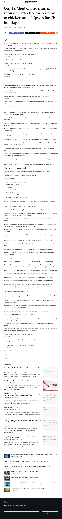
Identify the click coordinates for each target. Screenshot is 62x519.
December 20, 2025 (16, 369)
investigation (31, 305)
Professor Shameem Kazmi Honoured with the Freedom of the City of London (27, 461)
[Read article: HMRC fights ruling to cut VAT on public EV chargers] (7, 478)
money (44, 323)
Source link (7, 358)
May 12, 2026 (8, 468)
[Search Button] (57, 2)
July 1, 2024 (15, 423)
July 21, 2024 (16, 397)
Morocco (38, 273)
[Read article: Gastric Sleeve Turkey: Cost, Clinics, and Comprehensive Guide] (50, 372)
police (12, 305)
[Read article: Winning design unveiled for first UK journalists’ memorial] (7, 490)
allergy (50, 171)
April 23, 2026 (14, 490)
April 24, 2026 (14, 473)
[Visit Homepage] (31, 2)
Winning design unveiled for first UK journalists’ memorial (27, 488)
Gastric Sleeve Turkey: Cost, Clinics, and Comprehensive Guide (22, 368)
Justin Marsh (8, 27)
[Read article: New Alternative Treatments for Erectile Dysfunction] (50, 385)
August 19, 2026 (15, 458)
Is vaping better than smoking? (12, 407)
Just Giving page (21, 323)
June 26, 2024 (16, 439)
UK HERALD (16, 505)
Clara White (7, 369)
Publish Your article (8, 514)
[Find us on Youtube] (47, 514)
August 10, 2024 (18, 27)
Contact (28, 514)
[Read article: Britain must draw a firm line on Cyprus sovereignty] (7, 473)
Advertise (34, 514)
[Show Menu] (4, 2)
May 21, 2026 (8, 463)
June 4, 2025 (16, 382)
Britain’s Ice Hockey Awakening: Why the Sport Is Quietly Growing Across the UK (27, 466)
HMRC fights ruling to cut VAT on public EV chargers (25, 477)
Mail (25, 107)
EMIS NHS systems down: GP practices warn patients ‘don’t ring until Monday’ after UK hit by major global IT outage (22, 394)
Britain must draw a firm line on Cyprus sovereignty (25, 471)
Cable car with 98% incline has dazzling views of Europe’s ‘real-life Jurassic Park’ (33, 483)
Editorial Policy (19, 514)
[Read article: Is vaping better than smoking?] (50, 412)
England (51, 273)
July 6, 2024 (16, 409)
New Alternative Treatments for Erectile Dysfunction (19, 381)
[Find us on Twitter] (44, 514)
